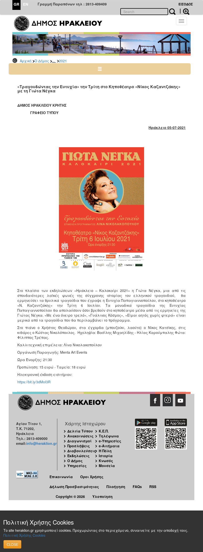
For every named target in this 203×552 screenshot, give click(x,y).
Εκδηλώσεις (78, 455)
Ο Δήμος (41, 60)
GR (16, 4)
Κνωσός (106, 460)
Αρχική (25, 60)
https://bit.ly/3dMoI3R (34, 381)
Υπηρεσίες (77, 465)
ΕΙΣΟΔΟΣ (185, 4)
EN (25, 4)
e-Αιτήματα (109, 445)
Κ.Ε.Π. (104, 431)
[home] (61, 23)
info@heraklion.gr (41, 443)
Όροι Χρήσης (91, 476)
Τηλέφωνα (109, 435)
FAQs (137, 486)
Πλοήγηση (115, 486)
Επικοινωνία (61, 476)
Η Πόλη (105, 450)
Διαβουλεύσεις (81, 450)
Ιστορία (106, 455)
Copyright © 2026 (70, 496)
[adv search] (184, 11)
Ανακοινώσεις (80, 435)
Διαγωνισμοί (79, 440)
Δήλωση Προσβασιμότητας (74, 486)
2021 (63, 60)
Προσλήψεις (78, 445)
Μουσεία (107, 465)
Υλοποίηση (102, 496)
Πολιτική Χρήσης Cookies (24, 535)
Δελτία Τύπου (80, 431)
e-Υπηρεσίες (110, 440)
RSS (152, 486)
